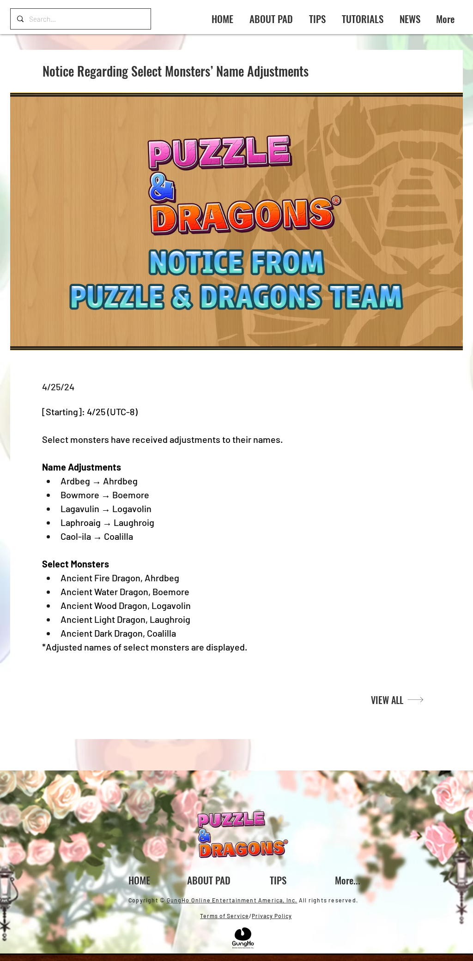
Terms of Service (224, 916)
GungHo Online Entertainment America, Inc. (232, 900)
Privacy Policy (272, 916)
